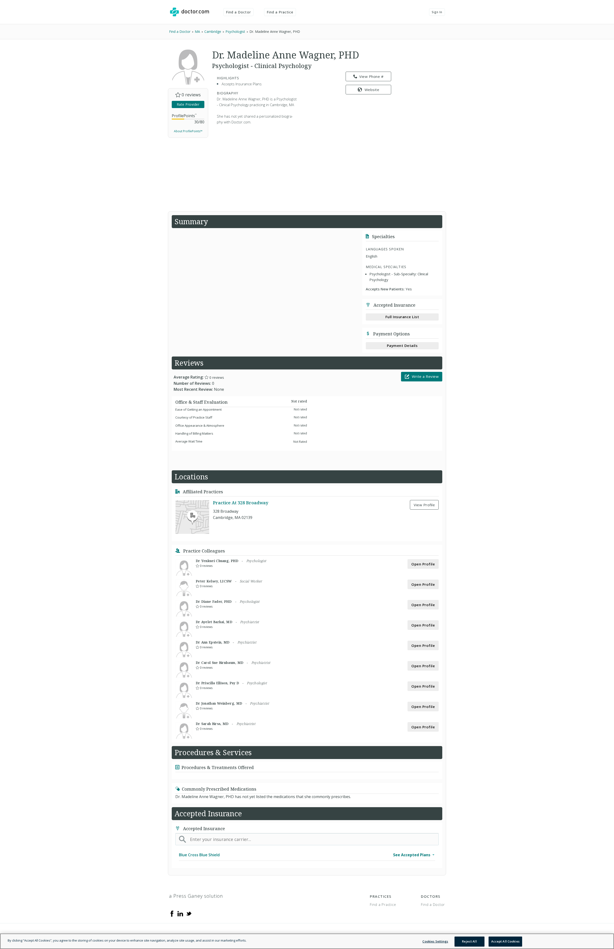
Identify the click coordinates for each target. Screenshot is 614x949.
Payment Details (402, 345)
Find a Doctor (238, 12)
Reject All (469, 941)
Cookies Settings (435, 941)
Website (372, 89)
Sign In (437, 12)
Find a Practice (280, 12)
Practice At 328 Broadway (240, 503)
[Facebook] (172, 913)
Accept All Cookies (505, 941)
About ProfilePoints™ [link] (188, 131)
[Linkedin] (180, 913)
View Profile (424, 504)
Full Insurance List (402, 316)
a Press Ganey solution (196, 896)
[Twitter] (189, 913)
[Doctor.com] (189, 12)
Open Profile (423, 564)
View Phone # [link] (371, 76)
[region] (307, 941)
